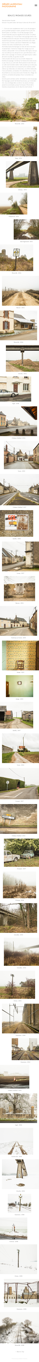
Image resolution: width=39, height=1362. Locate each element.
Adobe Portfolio (23, 1358)
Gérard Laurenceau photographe (12, 5)
